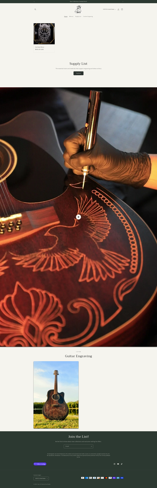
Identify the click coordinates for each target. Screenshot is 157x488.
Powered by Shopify (46, 484)
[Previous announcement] (34, 1)
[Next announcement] (123, 1)
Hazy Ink (39, 484)
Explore (78, 73)
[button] (35, 9)
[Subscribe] (91, 446)
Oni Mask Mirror (39, 47)
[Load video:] (78, 217)
